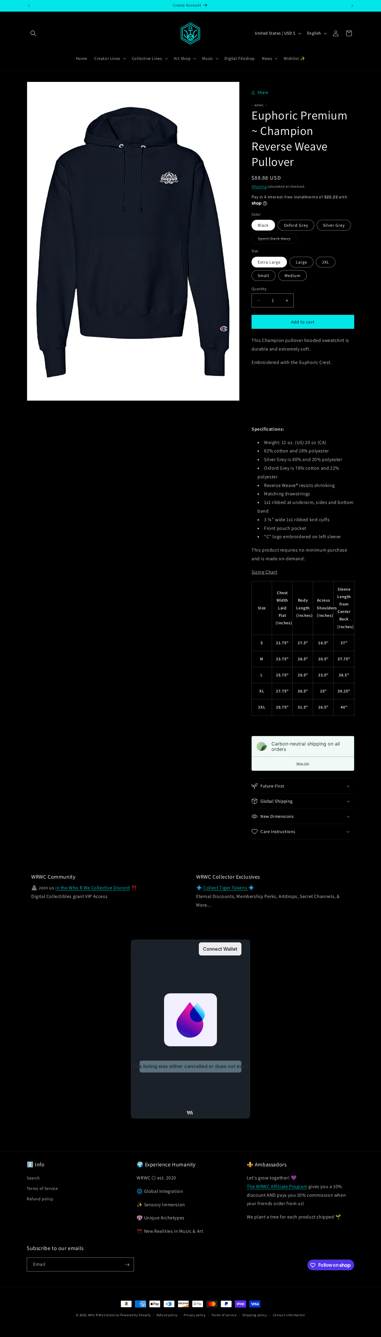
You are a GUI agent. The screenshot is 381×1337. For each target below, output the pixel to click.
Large (301, 262)
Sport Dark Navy (277, 240)
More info (302, 763)
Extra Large (269, 262)
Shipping (259, 186)
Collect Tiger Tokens (225, 888)
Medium (293, 275)
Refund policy (40, 1199)
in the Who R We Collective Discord (92, 888)
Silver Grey (334, 225)
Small (263, 275)
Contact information (289, 1315)
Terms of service (223, 1315)
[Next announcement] (352, 5)
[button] (33, 33)
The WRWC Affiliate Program (277, 1186)
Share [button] (262, 92)
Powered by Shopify (135, 1315)
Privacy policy (195, 1315)
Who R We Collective (103, 1315)
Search (33, 1178)
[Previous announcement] (28, 5)
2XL (325, 262)
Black (263, 225)
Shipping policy (254, 1315)
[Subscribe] (127, 1265)
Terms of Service (42, 1188)
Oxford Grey (296, 225)
